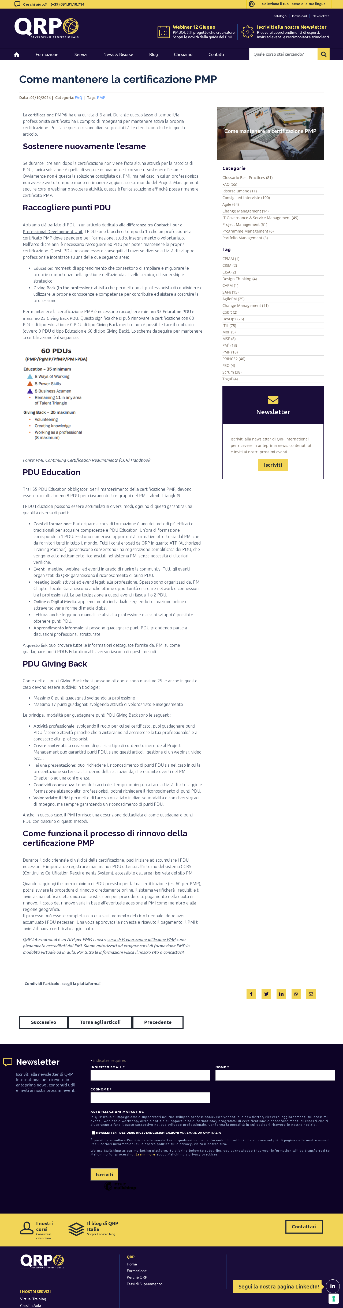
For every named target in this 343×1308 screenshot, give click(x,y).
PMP (101, 98)
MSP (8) (229, 338)
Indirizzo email (108, 1067)
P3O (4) (228, 365)
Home (132, 1263)
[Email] (310, 993)
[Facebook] (251, 993)
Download (299, 16)
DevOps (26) (233, 318)
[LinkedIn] (281, 993)
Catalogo (280, 16)
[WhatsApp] (296, 993)
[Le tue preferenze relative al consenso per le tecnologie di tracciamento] (334, 1299)
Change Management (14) (245, 211)
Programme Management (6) (248, 231)
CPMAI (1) (230, 258)
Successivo (43, 1022)
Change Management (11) (245, 305)
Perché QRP (137, 1277)
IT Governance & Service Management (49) (260, 217)
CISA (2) (229, 272)
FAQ (78, 98)
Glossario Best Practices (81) (247, 177)
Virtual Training (33, 1298)
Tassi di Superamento (144, 1283)
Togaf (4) (230, 378)
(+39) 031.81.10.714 (67, 4)
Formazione (137, 1270)
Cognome (101, 1089)
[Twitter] (266, 993)
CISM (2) (229, 265)
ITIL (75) (229, 325)
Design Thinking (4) (239, 278)
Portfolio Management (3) (245, 237)
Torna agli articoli (100, 1022)
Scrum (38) (231, 372)
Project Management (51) (244, 224)
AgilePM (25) (233, 298)
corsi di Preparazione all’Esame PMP (141, 939)
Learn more (145, 1154)
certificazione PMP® (48, 114)
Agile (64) (230, 204)
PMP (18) (230, 352)
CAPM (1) (230, 285)
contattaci (172, 952)
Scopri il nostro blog (102, 1228)
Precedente (158, 1022)
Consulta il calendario (44, 1230)
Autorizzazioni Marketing (117, 1111)
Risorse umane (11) (239, 190)
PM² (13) (229, 345)
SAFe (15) (230, 292)
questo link (37, 645)
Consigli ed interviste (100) (246, 197)
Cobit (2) (229, 312)
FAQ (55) (229, 184)
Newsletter (320, 16)
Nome (222, 1067)
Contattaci (304, 1226)
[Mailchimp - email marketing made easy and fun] (120, 1190)
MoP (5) (229, 331)
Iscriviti (273, 465)
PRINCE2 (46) (233, 358)
